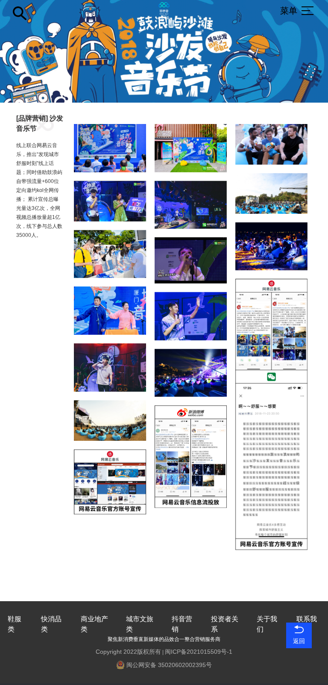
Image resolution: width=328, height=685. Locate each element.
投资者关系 (224, 624)
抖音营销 (182, 624)
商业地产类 (94, 624)
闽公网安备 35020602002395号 (168, 664)
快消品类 (51, 624)
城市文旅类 (139, 624)
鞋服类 (14, 624)
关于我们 (267, 624)
